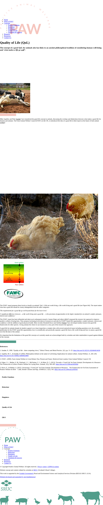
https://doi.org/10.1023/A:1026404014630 (86, 350)
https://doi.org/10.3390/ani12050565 (66, 369)
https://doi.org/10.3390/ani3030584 (67, 364)
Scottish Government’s (26, 473)
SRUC (35, 470)
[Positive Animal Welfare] (51, 9)
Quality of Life (13, 30)
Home (6, 20)
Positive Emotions (14, 25)
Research (7, 34)
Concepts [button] (7, 23)
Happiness (11, 29)
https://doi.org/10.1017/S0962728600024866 (14, 355)
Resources (7, 36)
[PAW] (12, 435)
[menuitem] (53, 20)
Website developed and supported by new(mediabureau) (18, 477)
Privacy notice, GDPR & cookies (48, 467)
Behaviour (11, 27)
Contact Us (7, 38)
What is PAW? (8, 21)
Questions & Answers (15, 32)
